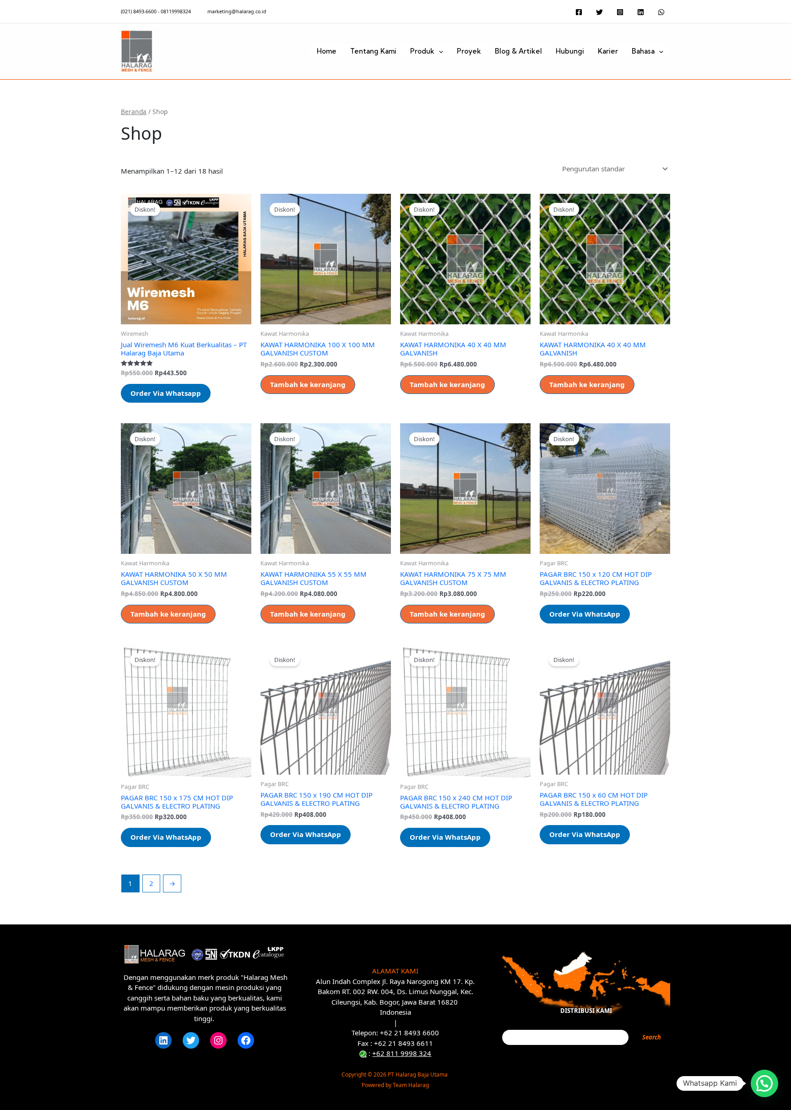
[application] (438, 51)
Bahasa (643, 51)
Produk (422, 51)
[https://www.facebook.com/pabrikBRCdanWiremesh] (246, 1040)
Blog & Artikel (518, 51)
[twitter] (600, 12)
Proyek (469, 51)
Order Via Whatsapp (165, 393)
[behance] (642, 12)
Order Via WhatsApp (584, 613)
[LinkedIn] (163, 1040)
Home (326, 51)
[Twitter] (191, 1040)
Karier (608, 51)
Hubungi (570, 51)
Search (651, 1037)
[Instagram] (218, 1040)
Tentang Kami (373, 51)
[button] (764, 1083)
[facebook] (580, 12)
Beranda (133, 111)
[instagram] (621, 12)
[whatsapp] (662, 12)
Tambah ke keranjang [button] (308, 384)
